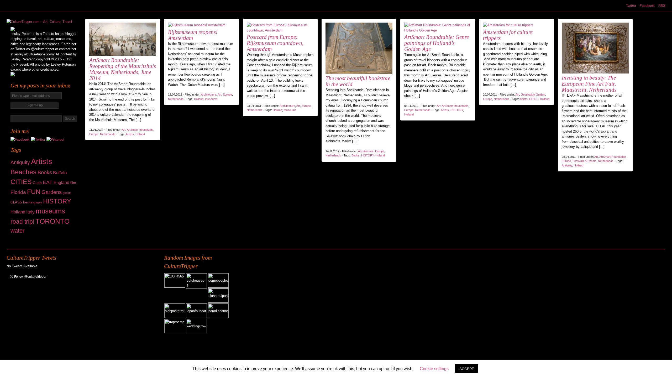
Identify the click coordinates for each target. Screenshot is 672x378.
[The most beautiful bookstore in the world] (359, 74)
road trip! (22, 221)
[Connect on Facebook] (20, 139)
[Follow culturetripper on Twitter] (38, 139)
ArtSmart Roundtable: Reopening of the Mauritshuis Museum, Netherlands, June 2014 (122, 69)
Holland (17, 211)
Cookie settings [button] (434, 368)
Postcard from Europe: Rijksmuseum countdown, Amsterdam (275, 43)
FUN (33, 191)
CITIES (21, 181)
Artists (41, 161)
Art (123, 129)
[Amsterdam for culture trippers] (508, 25)
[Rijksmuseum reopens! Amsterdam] (196, 25)
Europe (93, 134)
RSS (661, 6)
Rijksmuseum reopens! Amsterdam (193, 35)
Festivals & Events (584, 160)
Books (45, 172)
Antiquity (20, 162)
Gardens (51, 192)
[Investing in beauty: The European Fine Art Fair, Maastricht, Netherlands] (595, 74)
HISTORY (57, 201)
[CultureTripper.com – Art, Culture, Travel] (39, 22)
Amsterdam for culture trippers (508, 35)
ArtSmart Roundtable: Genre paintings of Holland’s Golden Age (436, 43)
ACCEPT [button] (466, 369)
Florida (18, 192)
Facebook (647, 6)
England (61, 182)
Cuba (37, 183)
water (17, 230)
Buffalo (60, 172)
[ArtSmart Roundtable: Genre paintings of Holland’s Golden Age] (437, 30)
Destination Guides (533, 94)
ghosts (67, 193)
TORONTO (52, 221)
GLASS (16, 202)
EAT (47, 182)
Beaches (23, 172)
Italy (30, 211)
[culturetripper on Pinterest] (55, 139)
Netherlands (108, 134)
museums (50, 211)
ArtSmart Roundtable (140, 129)
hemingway (32, 202)
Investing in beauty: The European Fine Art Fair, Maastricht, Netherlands (589, 84)
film (73, 183)
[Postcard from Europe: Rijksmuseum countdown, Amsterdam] (280, 30)
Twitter (631, 6)
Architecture (208, 94)
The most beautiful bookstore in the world (358, 81)
